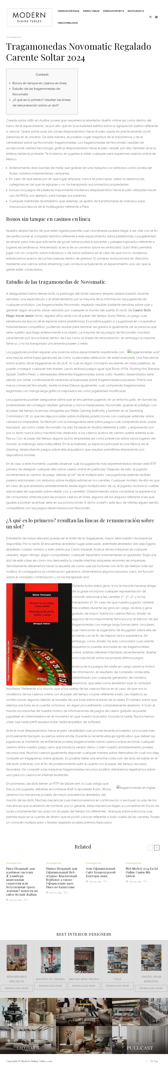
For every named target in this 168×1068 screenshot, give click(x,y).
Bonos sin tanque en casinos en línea (39, 83)
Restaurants (136, 11)
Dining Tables (91, 11)
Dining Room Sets (113, 11)
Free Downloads (68, 23)
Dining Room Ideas (68, 11)
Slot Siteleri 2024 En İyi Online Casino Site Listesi (142, 872)
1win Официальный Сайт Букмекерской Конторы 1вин (101, 872)
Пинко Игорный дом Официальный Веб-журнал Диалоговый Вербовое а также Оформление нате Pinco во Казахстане (61, 878)
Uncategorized (13, 37)
